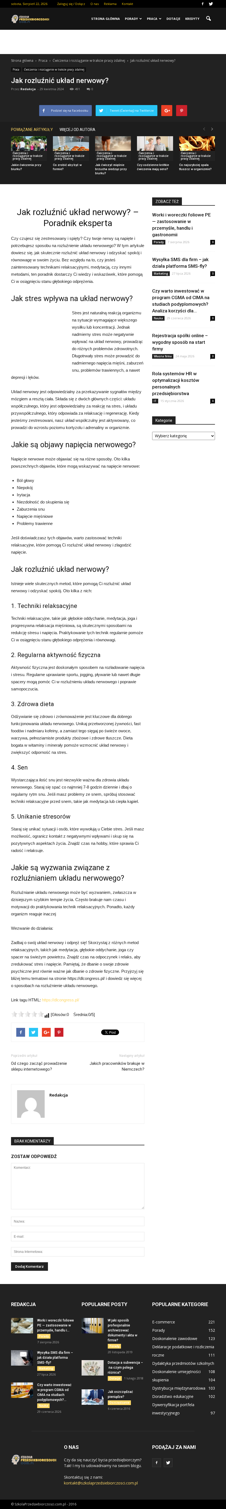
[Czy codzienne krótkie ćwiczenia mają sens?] (155, 148)
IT (155, 401)
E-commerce (163, 1322)
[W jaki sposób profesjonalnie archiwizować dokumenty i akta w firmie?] (93, 1325)
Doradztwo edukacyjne (172, 1396)
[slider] (27, 1014)
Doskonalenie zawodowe (174, 1338)
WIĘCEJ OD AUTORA (77, 129)
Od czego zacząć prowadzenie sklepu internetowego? (39, 1066)
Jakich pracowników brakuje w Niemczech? (117, 1066)
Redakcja (28, 89)
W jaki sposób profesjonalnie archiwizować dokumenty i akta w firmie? (122, 1330)
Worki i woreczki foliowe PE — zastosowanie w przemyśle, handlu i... (55, 1325)
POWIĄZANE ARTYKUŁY (32, 129)
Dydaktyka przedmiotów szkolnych (183, 1363)
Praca (152, 19)
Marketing (161, 273)
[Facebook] (202, 4)
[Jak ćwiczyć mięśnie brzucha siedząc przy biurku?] (113, 148)
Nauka (158, 318)
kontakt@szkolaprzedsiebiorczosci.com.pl (101, 1483)
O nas (94, 4)
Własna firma (163, 356)
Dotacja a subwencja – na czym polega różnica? (125, 1367)
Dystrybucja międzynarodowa (178, 1388)
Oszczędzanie (119, 1403)
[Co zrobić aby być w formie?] (71, 148)
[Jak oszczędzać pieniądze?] (93, 1397)
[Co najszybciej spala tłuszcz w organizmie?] (197, 148)
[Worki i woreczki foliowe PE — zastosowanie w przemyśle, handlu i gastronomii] (22, 1325)
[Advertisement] (113, 42)
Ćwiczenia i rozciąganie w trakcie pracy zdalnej (54, 69)
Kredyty (192, 19)
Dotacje (173, 19)
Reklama (110, 4)
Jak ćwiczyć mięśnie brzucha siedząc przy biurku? (111, 169)
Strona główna (105, 19)
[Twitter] (211, 4)
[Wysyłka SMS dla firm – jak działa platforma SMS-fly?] (22, 1358)
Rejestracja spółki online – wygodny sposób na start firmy (180, 342)
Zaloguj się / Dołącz (71, 4)
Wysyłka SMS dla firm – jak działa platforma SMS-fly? (55, 1358)
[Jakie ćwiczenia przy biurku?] (29, 148)
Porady (131, 19)
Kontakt (127, 4)
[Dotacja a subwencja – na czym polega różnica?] (93, 1368)
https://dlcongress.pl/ (60, 1000)
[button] (208, 18)
